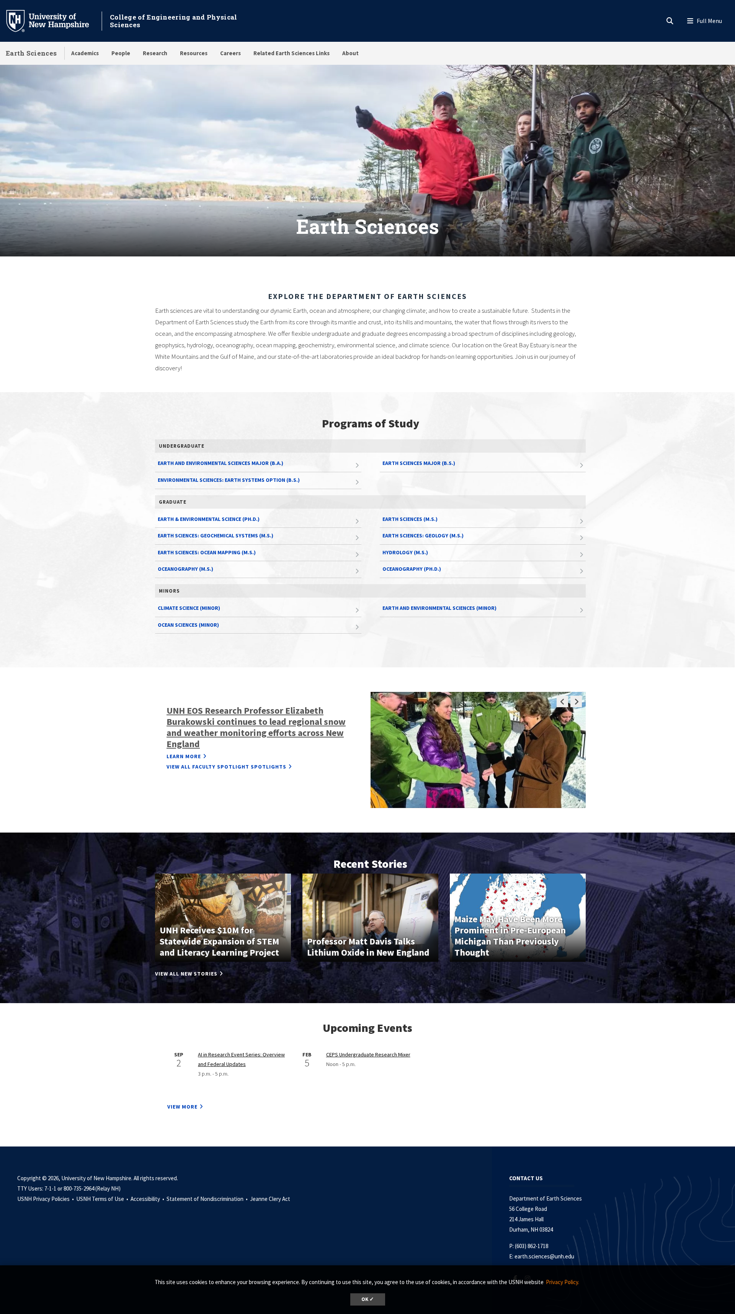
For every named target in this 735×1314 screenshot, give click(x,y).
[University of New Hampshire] (53, 20)
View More (182, 1106)
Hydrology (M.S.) (405, 552)
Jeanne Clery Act (270, 1198)
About (350, 53)
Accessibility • (148, 1198)
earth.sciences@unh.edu (544, 1256)
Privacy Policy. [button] (562, 1282)
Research (155, 53)
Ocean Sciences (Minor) (188, 624)
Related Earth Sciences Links (291, 53)
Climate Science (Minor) (189, 607)
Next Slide (576, 701)
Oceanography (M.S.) (185, 568)
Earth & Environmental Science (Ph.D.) (209, 519)
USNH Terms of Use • (102, 1198)
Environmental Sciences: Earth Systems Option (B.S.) (229, 479)
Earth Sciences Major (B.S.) (418, 463)
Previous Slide (562, 701)
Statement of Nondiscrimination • (208, 1198)
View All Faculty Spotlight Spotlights (226, 766)
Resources (193, 53)
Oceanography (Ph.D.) (411, 568)
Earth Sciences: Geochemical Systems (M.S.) (215, 535)
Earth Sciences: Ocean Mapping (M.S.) (207, 552)
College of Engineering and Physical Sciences (173, 21)
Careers (230, 53)
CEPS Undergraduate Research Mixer (368, 1054)
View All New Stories (186, 973)
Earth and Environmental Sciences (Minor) (439, 607)
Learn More (184, 756)
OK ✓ (367, 1299)
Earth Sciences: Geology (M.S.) (423, 535)
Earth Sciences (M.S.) (410, 519)
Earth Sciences (31, 53)
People (120, 53)
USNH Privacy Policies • (46, 1198)
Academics (85, 53)
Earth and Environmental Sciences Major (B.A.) (220, 463)
